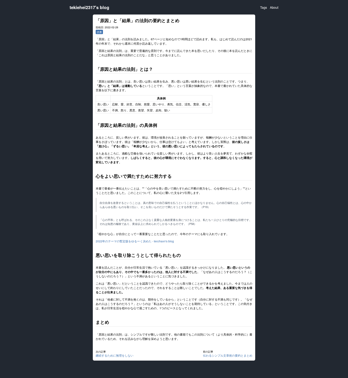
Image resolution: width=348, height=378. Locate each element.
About (274, 7)
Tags (263, 7)
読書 (99, 32)
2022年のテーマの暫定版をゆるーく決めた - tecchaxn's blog (135, 241)
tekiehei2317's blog (89, 7)
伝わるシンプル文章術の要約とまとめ (227, 355)
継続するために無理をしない (114, 355)
